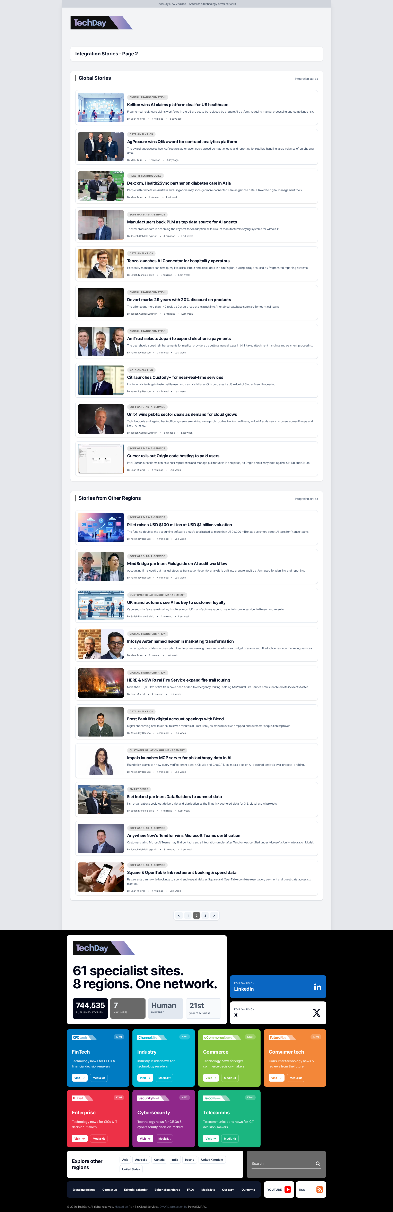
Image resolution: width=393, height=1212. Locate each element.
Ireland (189, 1159)
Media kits (208, 1189)
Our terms (248, 1189)
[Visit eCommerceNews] (222, 1037)
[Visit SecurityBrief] (156, 1098)
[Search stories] (318, 1163)
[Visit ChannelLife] (156, 1037)
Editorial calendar (136, 1189)
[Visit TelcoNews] (222, 1098)
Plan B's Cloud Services (143, 1206)
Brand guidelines (84, 1189)
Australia (141, 1159)
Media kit (99, 1078)
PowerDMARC (197, 1206)
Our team (228, 1189)
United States (131, 1169)
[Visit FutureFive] (288, 1037)
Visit (77, 1078)
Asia (125, 1159)
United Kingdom (212, 1159)
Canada (159, 1159)
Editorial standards (167, 1189)
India (175, 1159)
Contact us (109, 1189)
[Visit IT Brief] (91, 1098)
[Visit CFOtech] (91, 1037)
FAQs (190, 1189)
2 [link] (197, 915)
